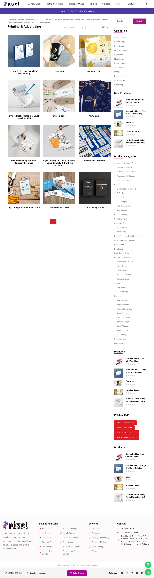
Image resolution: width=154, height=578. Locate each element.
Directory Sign (122, 300)
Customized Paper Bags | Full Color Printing (23, 72)
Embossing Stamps (124, 167)
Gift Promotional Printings (124, 240)
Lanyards (120, 197)
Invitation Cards (94, 71)
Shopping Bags (122, 279)
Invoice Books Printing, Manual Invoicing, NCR (24, 117)
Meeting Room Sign (124, 309)
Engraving (120, 287)
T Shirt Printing (120, 335)
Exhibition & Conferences (126, 433)
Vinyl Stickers (119, 80)
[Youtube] (137, 573)
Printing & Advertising (54, 4)
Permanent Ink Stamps (125, 176)
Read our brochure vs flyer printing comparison (31, 22)
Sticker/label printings (94, 161)
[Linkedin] (132, 573)
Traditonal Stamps (123, 180)
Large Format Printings (123, 253)
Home (62, 11)
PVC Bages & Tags (124, 206)
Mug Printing (119, 59)
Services (118, 4)
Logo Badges (121, 202)
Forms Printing (122, 270)
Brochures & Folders (124, 262)
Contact (131, 4)
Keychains (118, 55)
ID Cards (120, 193)
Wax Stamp (118, 85)
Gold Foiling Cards (95, 208)
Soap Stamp (119, 68)
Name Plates (121, 313)
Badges (117, 185)
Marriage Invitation (123, 275)
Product (71, 11)
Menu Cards (95, 116)
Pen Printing (121, 232)
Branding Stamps (121, 215)
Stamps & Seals (34, 4)
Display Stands (122, 305)
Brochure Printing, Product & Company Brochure (24, 162)
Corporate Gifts (120, 223)
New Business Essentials (126, 437)
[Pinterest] (142, 573)
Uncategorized (120, 76)
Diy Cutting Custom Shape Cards (24, 208)
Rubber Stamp (120, 63)
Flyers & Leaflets (123, 266)
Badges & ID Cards (76, 4)
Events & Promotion (124, 428)
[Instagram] (127, 573)
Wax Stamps (119, 343)
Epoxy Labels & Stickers (126, 189)
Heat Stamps (119, 245)
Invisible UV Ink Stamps (126, 172)
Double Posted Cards (59, 208)
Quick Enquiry (78, 573)
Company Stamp (121, 219)
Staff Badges (121, 210)
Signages (106, 4)
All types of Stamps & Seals (125, 163)
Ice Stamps (118, 249)
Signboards (118, 296)
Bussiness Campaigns (125, 423)
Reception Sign (122, 322)
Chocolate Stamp (121, 37)
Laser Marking (122, 292)
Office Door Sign (123, 318)
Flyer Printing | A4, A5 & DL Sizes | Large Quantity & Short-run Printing (59, 163)
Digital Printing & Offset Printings (127, 236)
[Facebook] (122, 573)
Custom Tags (59, 116)
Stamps (117, 72)
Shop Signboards (123, 330)
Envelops (59, 71)
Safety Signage (122, 326)
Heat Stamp (119, 46)
